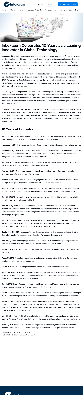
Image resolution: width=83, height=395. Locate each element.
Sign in (52, 4)
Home (4, 10)
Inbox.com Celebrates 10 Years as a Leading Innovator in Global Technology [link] (54, 10)
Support (40, 4)
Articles (12, 10)
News (21, 10)
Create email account (69, 4)
